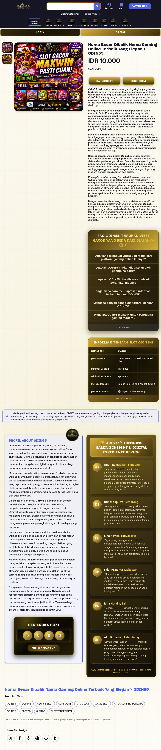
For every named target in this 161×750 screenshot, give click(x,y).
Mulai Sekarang (44, 648)
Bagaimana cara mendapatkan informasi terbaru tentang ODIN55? (123, 293)
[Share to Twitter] (11, 738)
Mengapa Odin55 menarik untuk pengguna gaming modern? (123, 316)
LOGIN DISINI (138, 81)
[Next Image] (80, 77)
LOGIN (40, 32)
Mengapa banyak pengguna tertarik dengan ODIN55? (123, 304)
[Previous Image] (16, 77)
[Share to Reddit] (46, 738)
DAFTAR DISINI (104, 81)
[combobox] (70, 6)
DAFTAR (121, 32)
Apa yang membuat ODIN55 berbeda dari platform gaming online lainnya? (123, 257)
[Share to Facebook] (19, 738)
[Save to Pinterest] (37, 738)
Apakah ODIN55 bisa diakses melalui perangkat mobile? (123, 281)
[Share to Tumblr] (55, 738)
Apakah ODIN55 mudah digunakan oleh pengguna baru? (123, 269)
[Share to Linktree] (28, 738)
